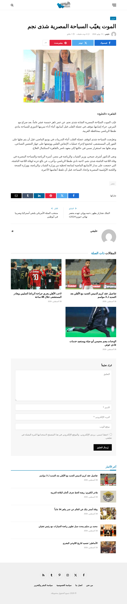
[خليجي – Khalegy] (63, 5)
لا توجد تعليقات (82, 34)
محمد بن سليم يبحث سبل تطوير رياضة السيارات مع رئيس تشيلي (68, 526)
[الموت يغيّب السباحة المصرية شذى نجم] (63, 76)
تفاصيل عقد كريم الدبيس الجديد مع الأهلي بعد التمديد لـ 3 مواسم (93, 295)
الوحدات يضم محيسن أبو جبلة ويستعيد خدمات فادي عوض (93, 343)
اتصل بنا (78, 585)
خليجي (107, 34)
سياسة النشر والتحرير (43, 585)
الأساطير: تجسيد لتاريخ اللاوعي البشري (80, 543)
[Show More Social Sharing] (46, 43)
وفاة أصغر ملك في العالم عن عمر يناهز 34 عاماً (76, 509)
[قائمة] (114, 5)
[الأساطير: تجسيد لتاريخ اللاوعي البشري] (108, 547)
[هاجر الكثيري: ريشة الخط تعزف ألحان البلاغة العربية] (108, 497)
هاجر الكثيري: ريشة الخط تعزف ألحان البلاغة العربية (74, 492)
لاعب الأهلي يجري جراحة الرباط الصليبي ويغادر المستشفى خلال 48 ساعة (37, 295)
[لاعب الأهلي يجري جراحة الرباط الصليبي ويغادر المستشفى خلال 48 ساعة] (36, 274)
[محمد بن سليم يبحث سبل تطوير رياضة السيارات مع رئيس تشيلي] (108, 530)
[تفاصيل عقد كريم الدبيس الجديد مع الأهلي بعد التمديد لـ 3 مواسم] (91, 274)
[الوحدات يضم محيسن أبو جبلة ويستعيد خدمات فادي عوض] (91, 322)
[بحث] (12, 5)
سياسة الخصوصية (64, 585)
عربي (113, 18)
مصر (113, 183)
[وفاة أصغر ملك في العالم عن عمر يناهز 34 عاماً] (108, 513)
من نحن (89, 585)
